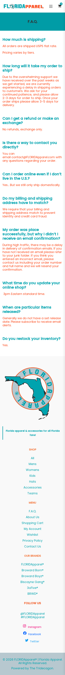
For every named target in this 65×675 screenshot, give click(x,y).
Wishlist (32, 535)
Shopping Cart (32, 523)
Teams (32, 493)
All (32, 458)
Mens (32, 464)
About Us (32, 517)
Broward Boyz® (33, 576)
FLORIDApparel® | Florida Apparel (38, 659)
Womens (32, 470)
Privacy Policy (32, 541)
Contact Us (32, 546)
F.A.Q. (32, 511)
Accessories (33, 487)
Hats (32, 482)
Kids (33, 476)
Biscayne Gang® (32, 582)
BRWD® (33, 594)
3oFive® (32, 588)
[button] (51, 6)
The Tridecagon (41, 668)
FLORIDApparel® (32, 564)
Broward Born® (33, 570)
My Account (32, 529)
